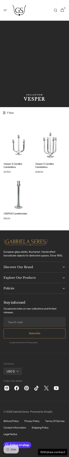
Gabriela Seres (21, 411)
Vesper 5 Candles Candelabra (44, 165)
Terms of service (55, 421)
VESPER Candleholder (15, 213)
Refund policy (11, 421)
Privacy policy (32, 342)
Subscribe (34, 333)
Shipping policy (40, 427)
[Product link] (19, 152)
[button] (5, 10)
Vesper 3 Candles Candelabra (13, 165)
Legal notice (10, 434)
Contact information (15, 427)
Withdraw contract (52, 452)
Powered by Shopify (41, 411)
